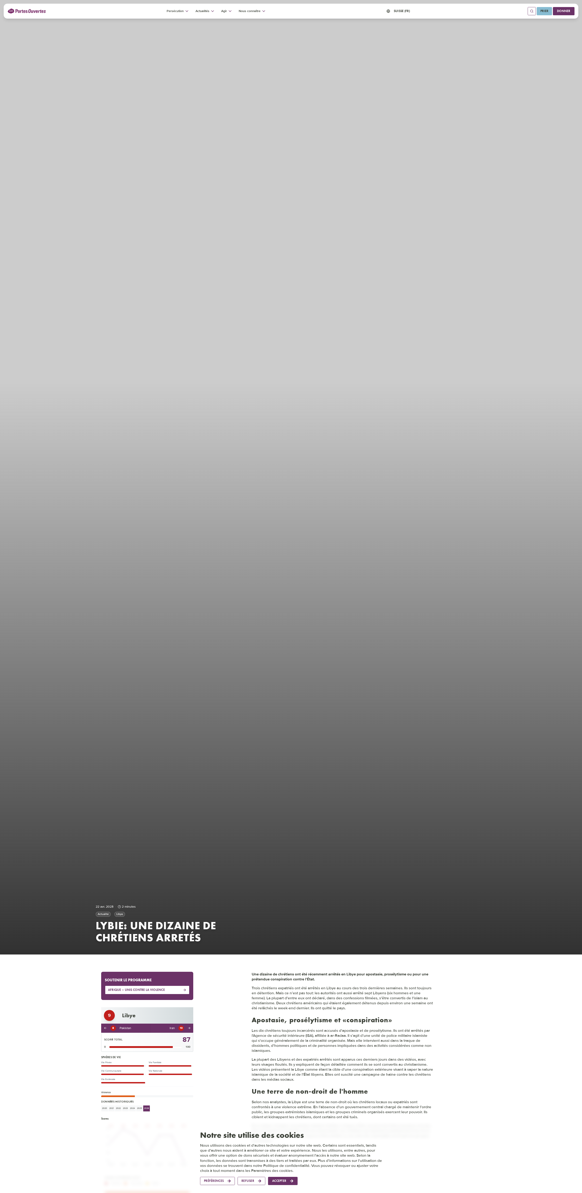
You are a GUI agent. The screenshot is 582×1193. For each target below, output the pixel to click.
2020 (104, 1108)
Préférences (214, 1181)
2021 (111, 1108)
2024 (132, 1108)
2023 (125, 1108)
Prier (544, 11)
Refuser (247, 1181)
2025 (139, 1108)
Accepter (279, 1181)
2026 (146, 1108)
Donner (563, 11)
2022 (118, 1108)
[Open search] (532, 11)
